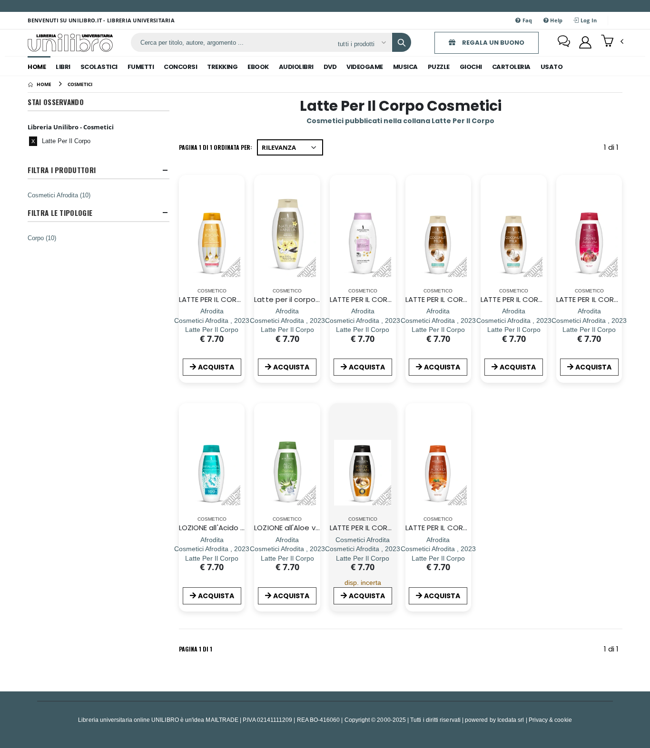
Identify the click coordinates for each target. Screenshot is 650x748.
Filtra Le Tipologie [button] (60, 213)
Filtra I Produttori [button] (62, 170)
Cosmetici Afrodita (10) (59, 195)
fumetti (141, 66)
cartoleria (511, 66)
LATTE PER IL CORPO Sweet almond (466, 528)
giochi (471, 66)
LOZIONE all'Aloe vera (290, 528)
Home (37, 66)
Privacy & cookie (550, 720)
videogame (364, 66)
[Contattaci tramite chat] (564, 42)
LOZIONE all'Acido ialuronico (227, 528)
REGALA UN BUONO (492, 42)
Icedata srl (510, 720)
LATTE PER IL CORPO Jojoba (226, 299)
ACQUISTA (216, 367)
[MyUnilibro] (585, 42)
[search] (401, 42)
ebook (258, 66)
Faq (526, 20)
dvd (330, 66)
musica (405, 66)
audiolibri (296, 66)
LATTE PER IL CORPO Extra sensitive (390, 299)
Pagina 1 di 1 (195, 649)
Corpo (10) (42, 237)
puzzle (439, 66)
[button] (612, 42)
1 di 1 (613, 149)
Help (555, 20)
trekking (222, 66)
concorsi (180, 66)
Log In (588, 20)
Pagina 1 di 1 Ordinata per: (215, 147)
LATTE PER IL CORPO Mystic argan (387, 528)
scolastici (99, 66)
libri (63, 66)
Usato (552, 66)
